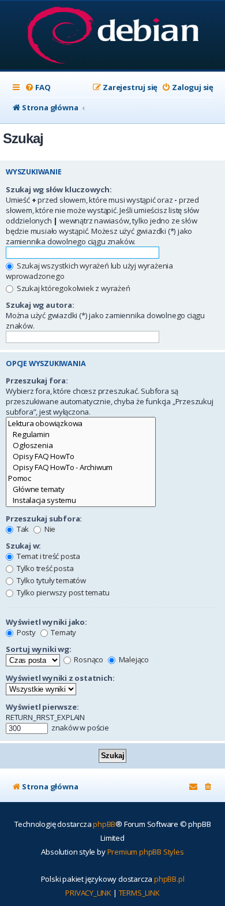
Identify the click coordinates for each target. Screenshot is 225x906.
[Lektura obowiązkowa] (81, 423)
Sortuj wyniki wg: (39, 649)
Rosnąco (88, 659)
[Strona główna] (112, 36)
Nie (49, 529)
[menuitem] (37, 87)
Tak (22, 529)
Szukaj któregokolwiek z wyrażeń (72, 288)
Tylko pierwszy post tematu (62, 592)
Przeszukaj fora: (37, 380)
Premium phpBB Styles (145, 852)
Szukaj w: (23, 545)
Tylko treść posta (44, 568)
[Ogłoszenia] (81, 445)
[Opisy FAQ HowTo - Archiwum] (81, 467)
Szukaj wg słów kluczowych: (59, 189)
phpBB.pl (169, 879)
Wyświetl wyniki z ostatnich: (60, 678)
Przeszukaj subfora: (44, 518)
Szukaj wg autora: (40, 305)
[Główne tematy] (81, 489)
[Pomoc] (81, 478)
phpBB (104, 824)
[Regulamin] (81, 434)
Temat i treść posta (47, 556)
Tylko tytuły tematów (50, 580)
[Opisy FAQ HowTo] (81, 456)
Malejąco (133, 659)
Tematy (63, 632)
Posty (25, 632)
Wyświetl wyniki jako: (46, 622)
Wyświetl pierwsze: (42, 707)
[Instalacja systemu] (81, 500)
